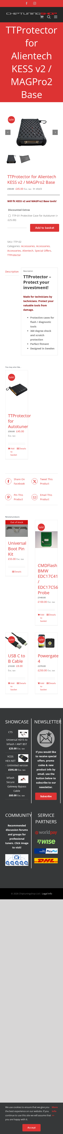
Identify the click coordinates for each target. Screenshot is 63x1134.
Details (22, 448)
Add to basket (44, 227)
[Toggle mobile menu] (56, 17)
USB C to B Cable (16, 658)
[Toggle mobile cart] (42, 17)
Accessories (28, 246)
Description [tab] (12, 271)
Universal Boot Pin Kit (17, 548)
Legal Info (47, 893)
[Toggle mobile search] (49, 17)
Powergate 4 (48, 658)
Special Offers (43, 250)
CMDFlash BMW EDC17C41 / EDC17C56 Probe (48, 578)
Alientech (27, 250)
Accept (31, 1127)
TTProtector (14, 255)
